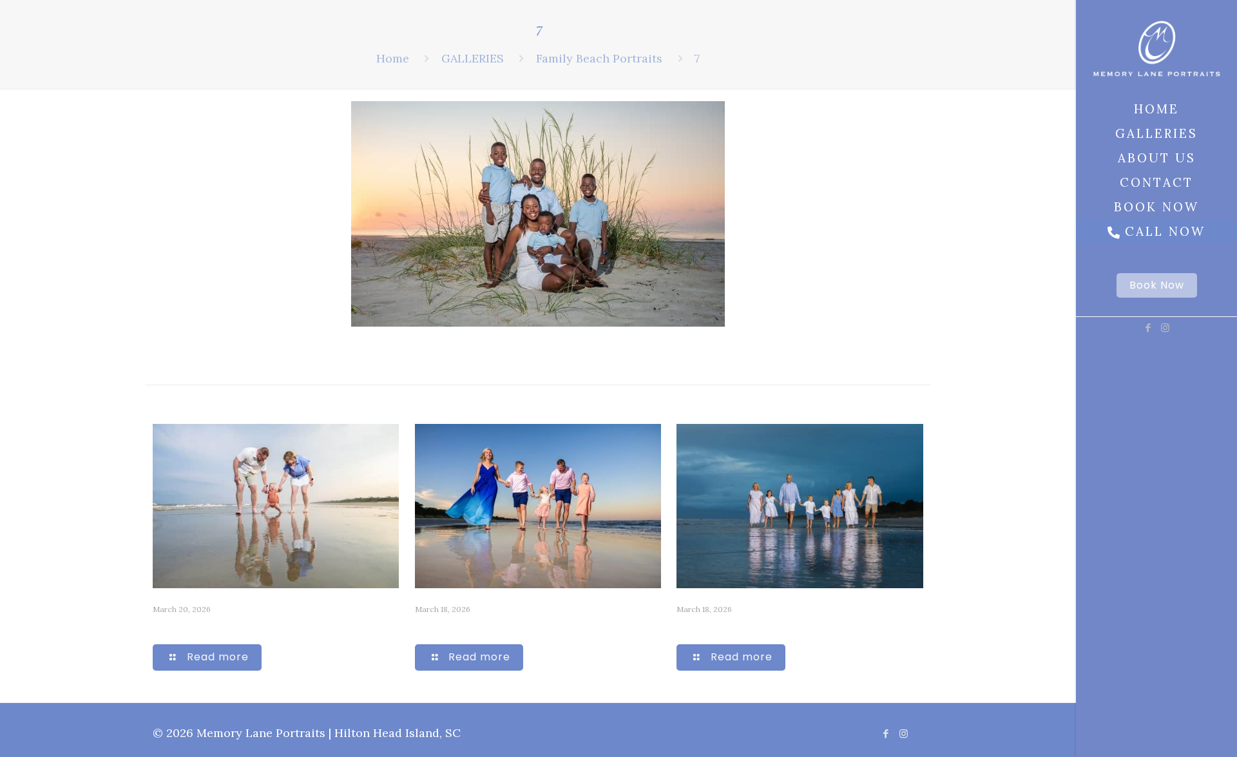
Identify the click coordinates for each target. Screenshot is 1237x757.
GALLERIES (472, 58)
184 (425, 626)
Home (392, 58)
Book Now (1156, 285)
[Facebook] (1148, 327)
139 (686, 626)
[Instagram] (1165, 327)
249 (164, 626)
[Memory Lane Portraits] (1156, 48)
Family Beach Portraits (599, 58)
